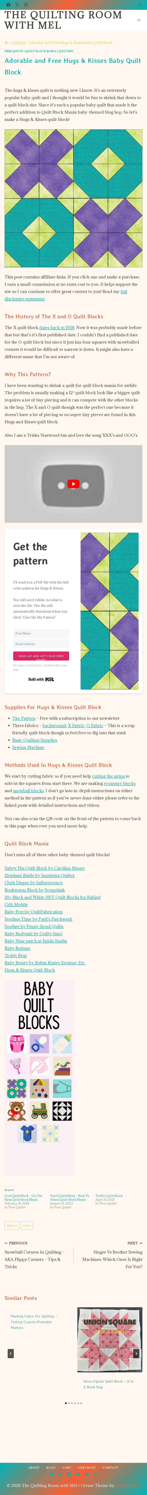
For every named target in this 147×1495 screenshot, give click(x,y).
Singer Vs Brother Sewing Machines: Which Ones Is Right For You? (112, 1255)
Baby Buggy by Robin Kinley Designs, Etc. (45, 962)
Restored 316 (128, 1485)
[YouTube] (78, 1474)
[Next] (136, 1353)
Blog (51, 1467)
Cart (67, 1467)
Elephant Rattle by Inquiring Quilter (40, 875)
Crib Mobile (16, 904)
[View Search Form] (140, 4)
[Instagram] (26, 5)
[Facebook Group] (87, 1474)
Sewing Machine (28, 747)
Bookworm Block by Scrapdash (35, 890)
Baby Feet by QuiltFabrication (34, 911)
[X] (17, 5)
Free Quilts (14, 51)
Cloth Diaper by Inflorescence (34, 882)
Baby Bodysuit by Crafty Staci (33, 933)
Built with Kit (41, 679)
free (26, 1225)
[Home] (6, 42)
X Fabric (76, 725)
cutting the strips (108, 776)
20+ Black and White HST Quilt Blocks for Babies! (52, 897)
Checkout (87, 1467)
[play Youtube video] (73, 484)
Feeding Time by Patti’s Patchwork (38, 919)
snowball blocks (28, 790)
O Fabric (94, 725)
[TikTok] (95, 1474)
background (54, 725)
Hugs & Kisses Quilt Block (30, 970)
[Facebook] (8, 5)
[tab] (66, 1403)
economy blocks (120, 783)
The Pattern (23, 718)
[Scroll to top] (137, 1480)
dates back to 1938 (56, 327)
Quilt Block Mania (41, 51)
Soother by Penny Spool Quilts (34, 926)
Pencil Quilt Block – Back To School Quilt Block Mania (69, 1197)
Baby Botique (18, 948)
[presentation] (109, 1339)
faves (12, 1225)
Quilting (66, 51)
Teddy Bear (16, 955)
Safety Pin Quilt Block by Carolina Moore (45, 868)
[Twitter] (60, 1474)
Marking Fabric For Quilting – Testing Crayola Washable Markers (34, 1322)
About (34, 1467)
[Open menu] (138, 20)
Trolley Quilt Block (109, 1196)
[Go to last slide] (11, 1353)
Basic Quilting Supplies (34, 740)
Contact (110, 1467)
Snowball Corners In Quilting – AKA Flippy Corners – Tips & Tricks (35, 1255)
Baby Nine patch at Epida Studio (36, 941)
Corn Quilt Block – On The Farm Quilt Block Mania (23, 1197)
